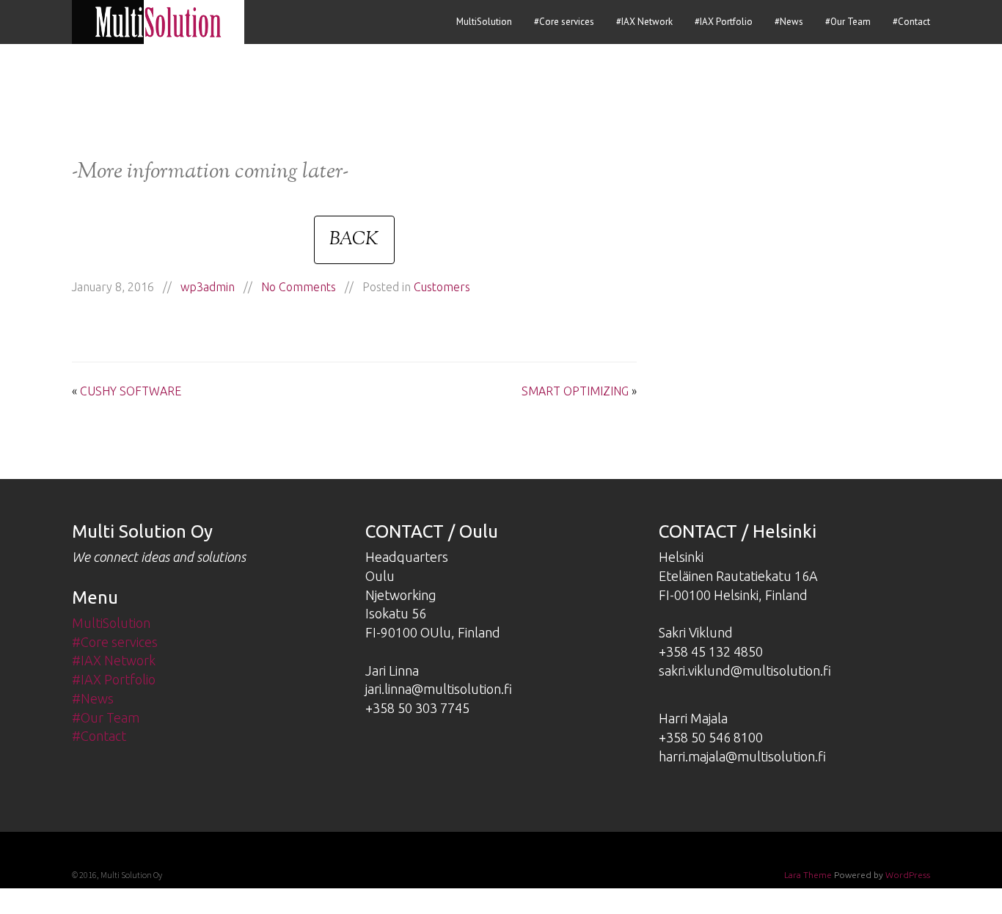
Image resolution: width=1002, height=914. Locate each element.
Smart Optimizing (575, 391)
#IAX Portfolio (724, 21)
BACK (354, 239)
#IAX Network (644, 21)
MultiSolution (484, 21)
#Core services (564, 21)
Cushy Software (130, 391)
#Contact (911, 21)
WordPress (907, 875)
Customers (442, 286)
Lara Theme (808, 875)
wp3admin (207, 286)
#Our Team (848, 21)
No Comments (298, 286)
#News (789, 21)
